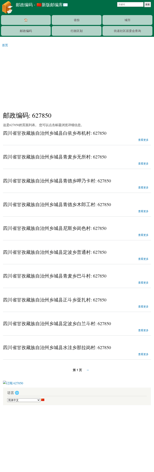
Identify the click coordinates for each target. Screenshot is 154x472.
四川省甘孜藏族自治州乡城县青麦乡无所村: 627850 (54, 157)
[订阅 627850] (13, 382)
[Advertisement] (77, 77)
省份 (77, 20)
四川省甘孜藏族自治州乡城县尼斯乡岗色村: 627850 (54, 228)
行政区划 (77, 31)
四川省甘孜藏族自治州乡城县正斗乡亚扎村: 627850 (54, 300)
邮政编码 (26, 31)
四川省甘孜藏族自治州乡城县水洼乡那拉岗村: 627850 (57, 347)
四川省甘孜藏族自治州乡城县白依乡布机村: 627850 (54, 133)
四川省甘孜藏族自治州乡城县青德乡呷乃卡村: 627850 (57, 181)
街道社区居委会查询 (127, 31)
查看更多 (143, 139)
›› (88, 370)
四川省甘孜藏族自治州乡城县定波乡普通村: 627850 (54, 252)
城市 (128, 20)
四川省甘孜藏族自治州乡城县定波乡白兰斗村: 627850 (57, 323)
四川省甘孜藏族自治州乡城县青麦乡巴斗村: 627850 (54, 276)
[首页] (7, 7)
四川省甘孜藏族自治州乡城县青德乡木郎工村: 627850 (57, 204)
